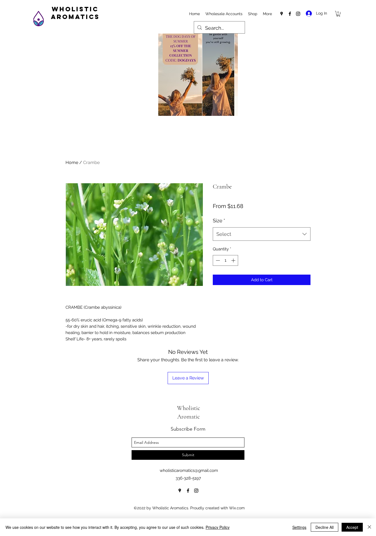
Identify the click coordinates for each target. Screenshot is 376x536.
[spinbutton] (225, 260)
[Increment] (234, 260)
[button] (338, 14)
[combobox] (261, 234)
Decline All (324, 527)
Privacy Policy (218, 527)
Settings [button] (299, 527)
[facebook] (290, 14)
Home (72, 162)
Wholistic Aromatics (75, 13)
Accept (352, 527)
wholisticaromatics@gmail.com (189, 470)
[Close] (369, 527)
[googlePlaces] (281, 14)
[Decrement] (217, 260)
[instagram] (298, 14)
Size (219, 220)
